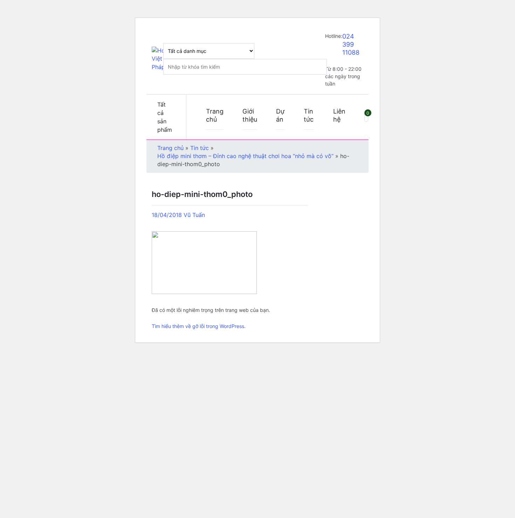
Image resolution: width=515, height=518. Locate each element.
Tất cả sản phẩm (164, 117)
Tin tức (309, 115)
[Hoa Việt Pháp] (160, 59)
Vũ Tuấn (194, 214)
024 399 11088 (350, 44)
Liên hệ (339, 115)
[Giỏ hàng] (366, 117)
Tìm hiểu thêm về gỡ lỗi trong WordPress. (199, 326)
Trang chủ (215, 115)
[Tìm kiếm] (312, 51)
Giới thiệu (249, 115)
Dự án (280, 115)
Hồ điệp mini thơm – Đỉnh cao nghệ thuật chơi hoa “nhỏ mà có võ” (245, 155)
